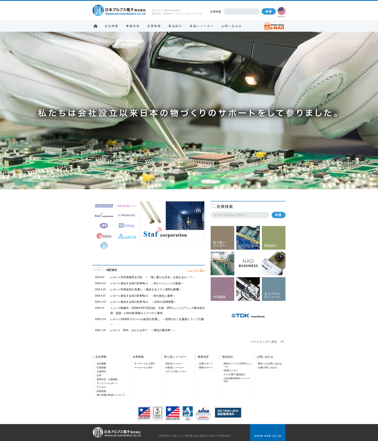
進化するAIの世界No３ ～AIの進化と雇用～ (147, 295)
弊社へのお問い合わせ (270, 363)
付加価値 (219, 297)
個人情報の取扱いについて (111, 395)
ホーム (95, 26)
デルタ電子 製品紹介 (235, 374)
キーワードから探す (144, 363)
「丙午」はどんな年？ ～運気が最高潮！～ (148, 330)
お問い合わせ (231, 26)
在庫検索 (215, 11)
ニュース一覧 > (196, 270)
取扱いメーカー (202, 26)
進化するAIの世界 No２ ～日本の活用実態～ (148, 301)
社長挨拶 (101, 367)
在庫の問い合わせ (267, 367)
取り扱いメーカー (219, 244)
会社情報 (112, 26)
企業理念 (101, 371)
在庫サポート (206, 363)
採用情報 (101, 391)
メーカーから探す (143, 367)
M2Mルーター (231, 370)
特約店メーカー (174, 363)
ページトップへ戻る (264, 342)
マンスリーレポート (107, 383)
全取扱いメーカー (175, 367)
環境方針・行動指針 (107, 379)
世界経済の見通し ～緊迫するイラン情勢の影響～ (151, 289)
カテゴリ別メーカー (176, 371)
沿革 (99, 375)
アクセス (101, 387)
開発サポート (206, 367)
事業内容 (133, 26)
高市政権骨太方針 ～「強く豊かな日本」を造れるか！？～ (157, 277)
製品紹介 (175, 26)
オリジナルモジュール (272, 295)
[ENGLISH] (281, 11)
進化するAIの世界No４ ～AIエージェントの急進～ (152, 283)
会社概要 (101, 363)
